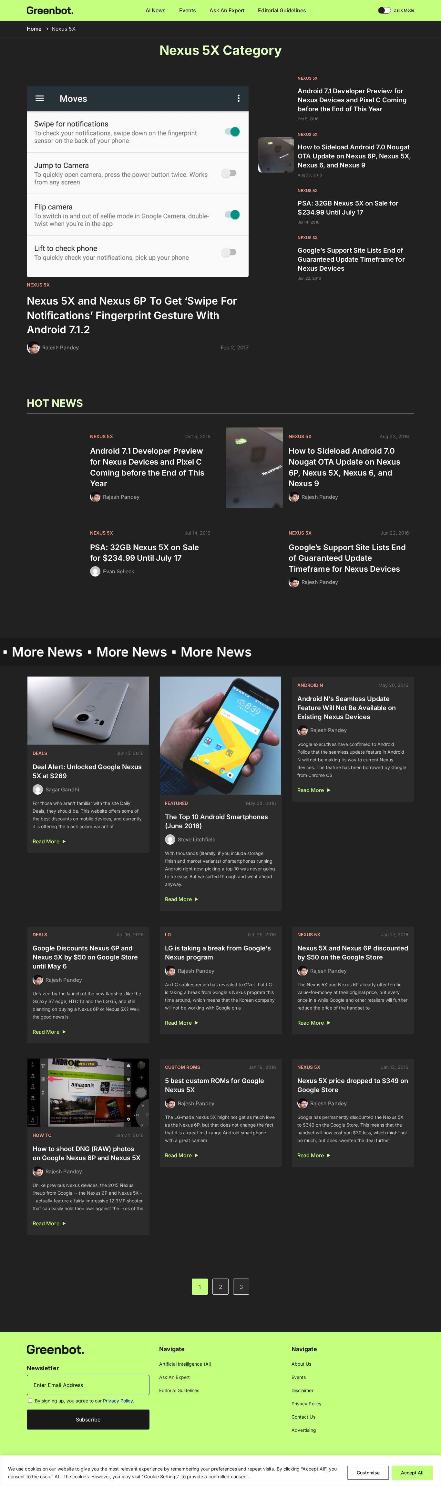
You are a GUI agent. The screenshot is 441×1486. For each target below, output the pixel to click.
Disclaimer (302, 1390)
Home (34, 28)
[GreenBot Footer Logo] (55, 1348)
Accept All (412, 1472)
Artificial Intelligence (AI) (185, 1364)
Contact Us (303, 1417)
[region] (220, 1470)
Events (187, 10)
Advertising (304, 1430)
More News (99, 652)
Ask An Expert (227, 10)
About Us (302, 1364)
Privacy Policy (118, 1400)
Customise (368, 1472)
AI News (156, 10)
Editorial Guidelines (282, 10)
